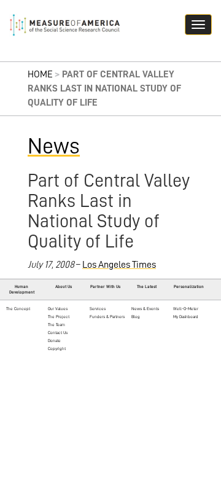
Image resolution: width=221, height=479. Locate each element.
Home (40, 74)
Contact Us (58, 332)
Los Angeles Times (119, 265)
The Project (58, 316)
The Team (56, 324)
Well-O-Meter (185, 308)
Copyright (57, 348)
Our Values (58, 308)
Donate (54, 340)
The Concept (18, 308)
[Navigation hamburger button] (198, 24)
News (54, 146)
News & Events (145, 308)
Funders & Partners (107, 316)
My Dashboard (185, 316)
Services (98, 308)
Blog (135, 316)
